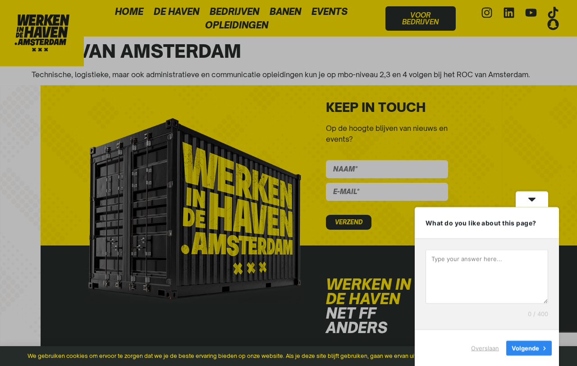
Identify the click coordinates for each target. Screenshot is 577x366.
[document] (288, 183)
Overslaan (485, 347)
